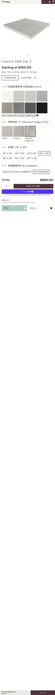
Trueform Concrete (6, 2)
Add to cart (33, 186)
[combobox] (45, 2)
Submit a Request (6, 208)
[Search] (45, 2)
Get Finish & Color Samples (19, 115)
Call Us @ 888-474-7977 (33, 208)
